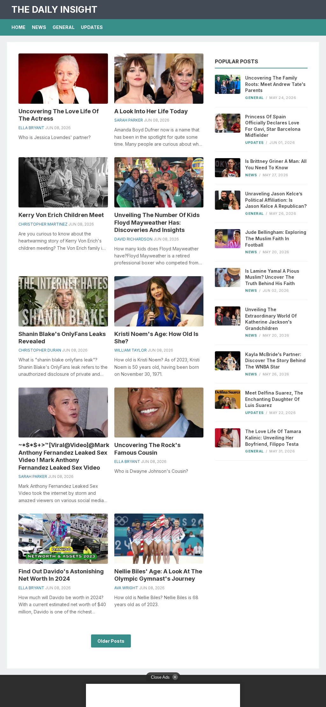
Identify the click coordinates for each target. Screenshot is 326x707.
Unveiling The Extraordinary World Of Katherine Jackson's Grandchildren (271, 319)
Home (18, 27)
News (39, 27)
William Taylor (130, 350)
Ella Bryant (31, 127)
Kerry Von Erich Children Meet (61, 215)
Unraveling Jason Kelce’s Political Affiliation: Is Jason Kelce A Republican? (276, 200)
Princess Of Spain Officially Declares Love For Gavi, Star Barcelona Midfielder (273, 126)
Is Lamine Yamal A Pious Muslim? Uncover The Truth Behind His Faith (272, 277)
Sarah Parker (128, 120)
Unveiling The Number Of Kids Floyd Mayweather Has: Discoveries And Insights (157, 222)
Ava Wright (126, 587)
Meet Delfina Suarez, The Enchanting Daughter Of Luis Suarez (274, 399)
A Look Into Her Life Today (151, 111)
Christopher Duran (39, 350)
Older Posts (110, 641)
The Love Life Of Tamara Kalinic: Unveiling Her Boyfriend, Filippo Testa (273, 437)
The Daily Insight (54, 9)
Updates (92, 27)
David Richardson (133, 239)
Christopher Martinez (42, 224)
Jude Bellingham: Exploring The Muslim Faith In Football (275, 238)
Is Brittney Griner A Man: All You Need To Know (276, 164)
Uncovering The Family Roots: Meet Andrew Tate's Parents (275, 84)
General (63, 27)
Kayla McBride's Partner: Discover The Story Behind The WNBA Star (275, 360)
